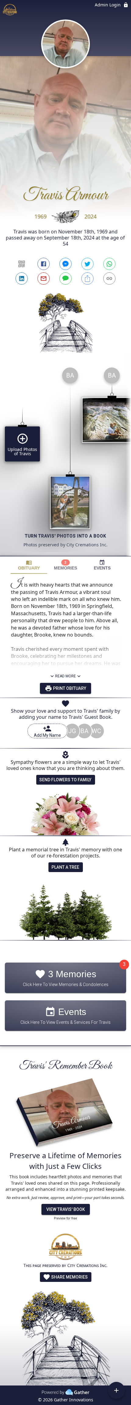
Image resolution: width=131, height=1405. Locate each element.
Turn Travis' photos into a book (65, 536)
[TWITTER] (87, 264)
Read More (65, 676)
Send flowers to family (65, 779)
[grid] (65, 459)
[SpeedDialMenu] (116, 1390)
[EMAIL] (43, 278)
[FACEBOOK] (43, 264)
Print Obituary (69, 688)
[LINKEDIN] (22, 278)
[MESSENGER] (65, 264)
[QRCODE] (22, 264)
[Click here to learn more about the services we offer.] (65, 1247)
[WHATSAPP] (109, 264)
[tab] (29, 565)
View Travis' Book (65, 1209)
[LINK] (109, 278)
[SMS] (65, 278)
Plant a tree (65, 867)
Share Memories (69, 1277)
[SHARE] (87, 278)
